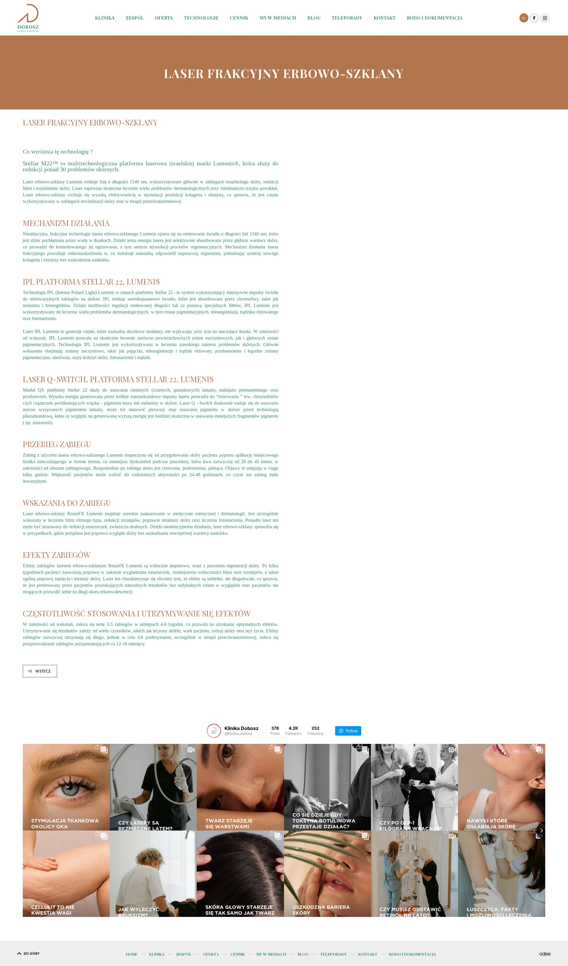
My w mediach (277, 18)
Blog (313, 18)
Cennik (239, 18)
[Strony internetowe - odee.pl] (545, 954)
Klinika (104, 18)
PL (524, 17)
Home (132, 954)
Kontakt (385, 18)
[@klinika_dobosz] (214, 731)
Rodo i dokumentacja (434, 18)
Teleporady (347, 18)
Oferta (164, 18)
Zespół (134, 18)
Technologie (201, 18)
